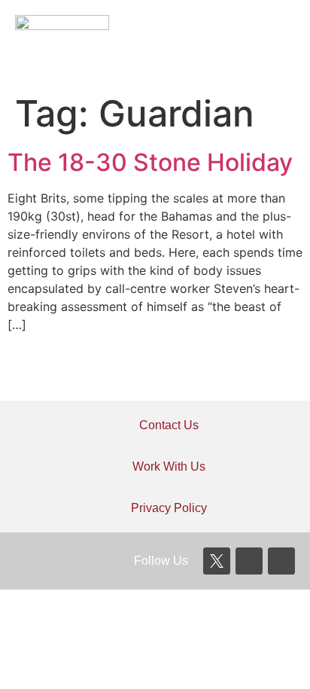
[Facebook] (249, 561)
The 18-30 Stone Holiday (150, 162)
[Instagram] (281, 561)
